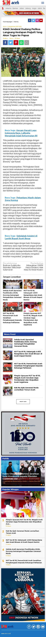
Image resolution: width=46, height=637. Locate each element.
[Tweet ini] (10, 42)
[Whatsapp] (21, 42)
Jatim (40, 8)
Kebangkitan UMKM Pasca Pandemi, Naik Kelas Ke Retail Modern (33, 266)
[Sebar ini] (5, 42)
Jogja (34, 8)
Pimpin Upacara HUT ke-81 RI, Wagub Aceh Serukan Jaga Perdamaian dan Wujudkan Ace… (24, 522)
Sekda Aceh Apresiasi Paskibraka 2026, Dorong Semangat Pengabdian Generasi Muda (12, 295)
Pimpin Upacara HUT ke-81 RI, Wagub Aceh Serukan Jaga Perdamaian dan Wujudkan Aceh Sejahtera (27, 379)
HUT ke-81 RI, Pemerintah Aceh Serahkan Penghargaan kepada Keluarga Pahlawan (28, 366)
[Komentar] (26, 42)
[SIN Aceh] (12, 3)
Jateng (28, 8)
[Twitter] (34, 20)
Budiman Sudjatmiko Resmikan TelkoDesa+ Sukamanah (12, 266)
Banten (15, 8)
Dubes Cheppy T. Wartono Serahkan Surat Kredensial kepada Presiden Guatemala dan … (20, 476)
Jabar (21, 8)
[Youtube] (41, 20)
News (11, 38)
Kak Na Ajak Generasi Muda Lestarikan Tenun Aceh (26, 389)
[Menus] (43, 3)
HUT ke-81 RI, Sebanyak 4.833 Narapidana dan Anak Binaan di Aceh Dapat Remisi (33, 295)
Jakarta (8, 8)
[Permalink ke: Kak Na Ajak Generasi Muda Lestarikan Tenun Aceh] (7, 391)
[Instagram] (37, 20)
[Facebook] (30, 20)
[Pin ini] (16, 42)
